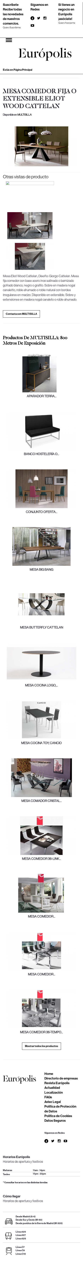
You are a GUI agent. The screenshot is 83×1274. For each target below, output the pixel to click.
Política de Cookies (58, 1116)
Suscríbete (11, 5)
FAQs (48, 1097)
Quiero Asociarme (66, 22)
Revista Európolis (56, 1083)
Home (48, 1074)
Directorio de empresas (61, 1078)
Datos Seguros (55, 1120)
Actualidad (52, 1088)
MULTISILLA (25, 114)
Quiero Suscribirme (12, 27)
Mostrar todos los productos (41, 1046)
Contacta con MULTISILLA (21, 313)
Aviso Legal (52, 1102)
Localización (53, 1092)
